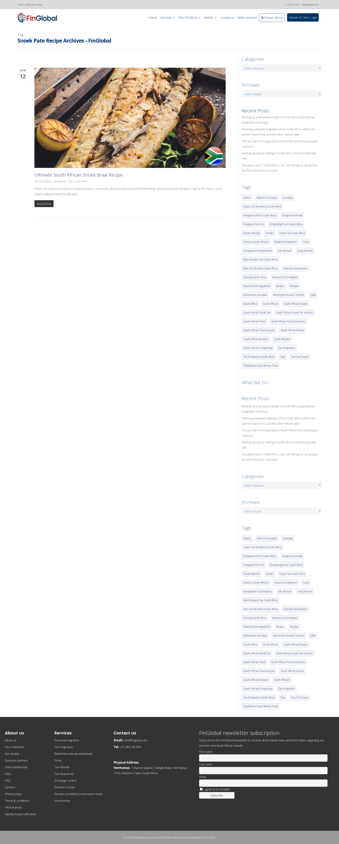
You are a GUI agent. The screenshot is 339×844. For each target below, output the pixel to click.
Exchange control (65, 781)
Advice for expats (267, 197)
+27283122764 (291, 4)
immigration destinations (257, 250)
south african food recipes (259, 330)
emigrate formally (292, 215)
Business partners (16, 760)
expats (269, 233)
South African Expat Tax (256, 312)
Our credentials (14, 747)
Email (202, 777)
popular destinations (296, 268)
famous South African (255, 242)
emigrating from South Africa (286, 224)
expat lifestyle (251, 233)
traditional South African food (260, 365)
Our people (12, 754)
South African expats (296, 303)
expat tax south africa (292, 233)
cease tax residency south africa (262, 206)
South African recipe (292, 330)
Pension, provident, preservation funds (78, 794)
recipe (280, 286)
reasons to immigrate (285, 277)
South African (270, 303)
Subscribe (216, 795)
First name (205, 752)
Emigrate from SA (253, 224)
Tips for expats (300, 356)
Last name (205, 764)
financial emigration (285, 242)
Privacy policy (13, 794)
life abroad (284, 250)
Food (306, 242)
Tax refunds (61, 767)
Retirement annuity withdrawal (73, 754)
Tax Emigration (63, 747)
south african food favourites (288, 321)
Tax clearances (63, 774)
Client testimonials (16, 767)
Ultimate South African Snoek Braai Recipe (78, 175)
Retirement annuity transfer (288, 295)
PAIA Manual (13, 807)
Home (20, 4)
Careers (10, 787)
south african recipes (255, 339)
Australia (288, 197)
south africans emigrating (257, 348)
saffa (313, 295)
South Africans (282, 339)
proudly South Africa (254, 277)
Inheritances (62, 801)
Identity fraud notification (20, 814)
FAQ (7, 781)
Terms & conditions (17, 801)
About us (10, 740)
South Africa (250, 303)
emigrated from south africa (259, 215)
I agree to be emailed (216, 789)
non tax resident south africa (260, 268)
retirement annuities (255, 295)
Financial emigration (66, 740)
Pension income (64, 787)
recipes (294, 286)
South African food (254, 321)
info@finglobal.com (310, 4)
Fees (8, 774)
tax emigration (286, 348)
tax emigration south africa (259, 356)
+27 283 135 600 (130, 747)
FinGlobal (44, 181)
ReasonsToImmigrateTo (256, 286)
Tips (283, 356)
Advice (247, 197)
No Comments (78, 181)
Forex (58, 760)
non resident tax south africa (260, 259)
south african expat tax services (294, 312)
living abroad (304, 250)
